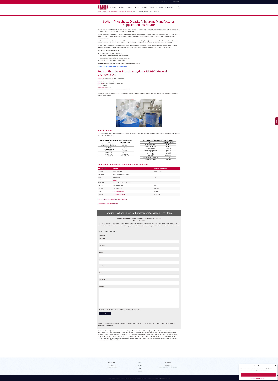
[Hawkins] (103, 7)
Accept (258, 375)
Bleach (114, 180)
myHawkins (159, 7)
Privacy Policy (262, 378)
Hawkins (117, 378)
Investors (129, 7)
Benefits (140, 371)
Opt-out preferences (255, 378)
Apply (140, 368)
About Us (144, 7)
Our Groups (113, 7)
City (100, 259)
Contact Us (276, 121)
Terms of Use (138, 378)
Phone (100, 272)
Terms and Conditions (146, 378)
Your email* (102, 279)
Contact (151, 7)
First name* (102, 238)
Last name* (102, 245)
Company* (102, 252)
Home (99, 11)
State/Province (103, 266)
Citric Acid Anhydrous (118, 191)
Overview (140, 365)
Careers (137, 7)
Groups (104, 11)
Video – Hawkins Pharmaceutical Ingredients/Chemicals (112, 199)
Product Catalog (169, 7)
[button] (275, 366)
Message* (101, 286)
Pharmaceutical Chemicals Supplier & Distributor (119, 11)
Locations (121, 7)
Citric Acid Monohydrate (119, 194)
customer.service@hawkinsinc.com (162, 1)
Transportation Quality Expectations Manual (161, 378)
